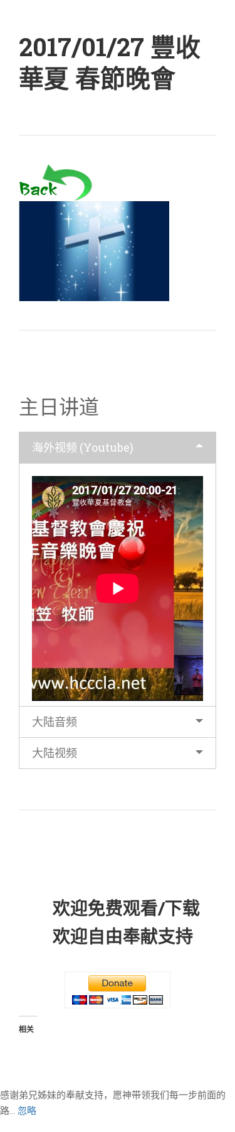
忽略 (27, 1110)
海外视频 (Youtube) (82, 447)
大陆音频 (54, 721)
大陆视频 (54, 752)
